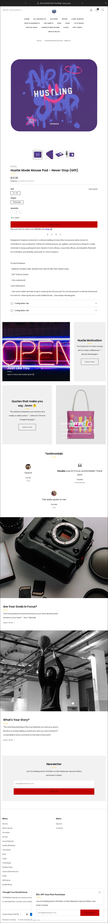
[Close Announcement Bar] (106, 3)
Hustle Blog (54, 32)
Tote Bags (79, 23)
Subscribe (90, 913)
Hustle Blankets (32, 23)
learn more (67, 3)
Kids (59, 23)
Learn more (90, 362)
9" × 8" (15, 193)
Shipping (14, 181)
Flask (66, 27)
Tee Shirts (48, 23)
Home (26, 19)
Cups (67, 23)
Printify (14, 166)
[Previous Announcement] (25, 3)
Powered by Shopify (9, 920)
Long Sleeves (77, 19)
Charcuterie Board (50, 27)
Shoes (64, 19)
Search (59, 824)
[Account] (91, 10)
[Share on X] (52, 234)
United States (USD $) (11, 10)
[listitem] (54, 3)
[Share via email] (60, 234)
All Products (39, 19)
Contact (59, 828)
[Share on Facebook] (47, 234)
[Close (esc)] (99, 892)
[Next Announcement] (82, 3)
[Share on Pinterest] (56, 234)
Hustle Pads (31, 27)
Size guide (93, 189)
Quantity (14, 208)
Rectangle (17, 202)
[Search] (102, 10)
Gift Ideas (77, 27)
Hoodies (54, 19)
